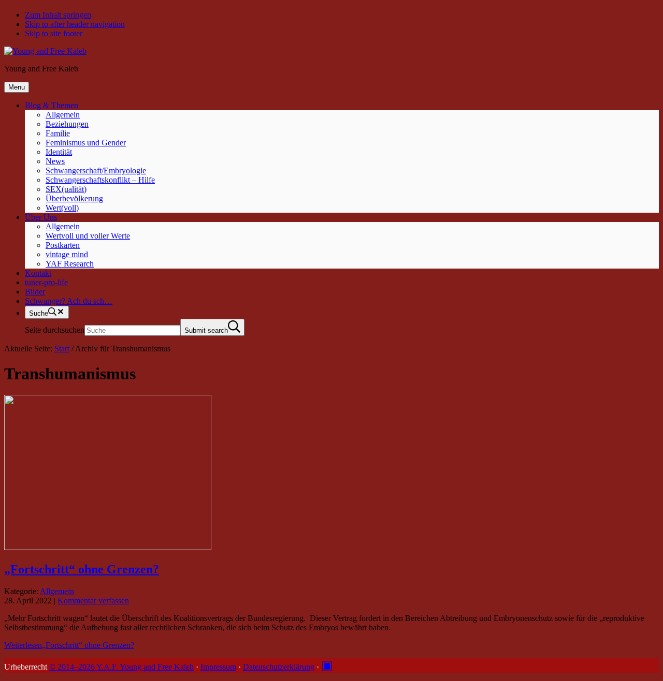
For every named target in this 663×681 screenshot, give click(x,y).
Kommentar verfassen (93, 600)
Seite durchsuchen (54, 329)
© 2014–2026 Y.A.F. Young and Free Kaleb (121, 666)
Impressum (218, 666)
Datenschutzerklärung (278, 666)
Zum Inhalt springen (58, 14)
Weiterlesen (69, 645)
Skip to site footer (53, 33)
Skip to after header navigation (75, 24)
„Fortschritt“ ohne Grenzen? (81, 569)
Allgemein (57, 591)
